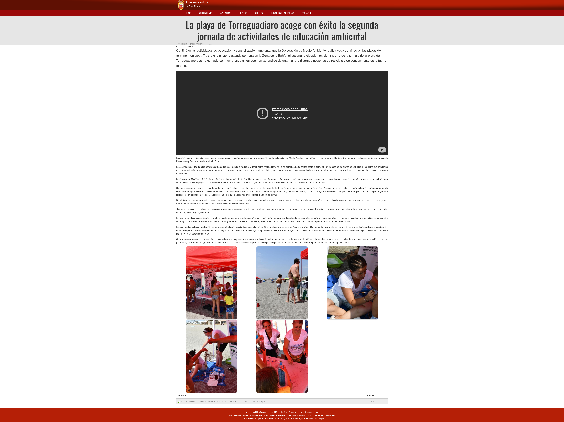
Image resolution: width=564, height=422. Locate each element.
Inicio (188, 13)
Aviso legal (251, 412)
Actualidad (225, 13)
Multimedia (182, 43)
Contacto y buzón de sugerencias (303, 412)
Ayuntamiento (205, 13)
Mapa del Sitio (281, 412)
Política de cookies (265, 412)
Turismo (243, 13)
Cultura (259, 13)
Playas (209, 43)
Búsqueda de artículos (282, 13)
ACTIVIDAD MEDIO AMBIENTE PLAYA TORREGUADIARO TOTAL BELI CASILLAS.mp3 (223, 401)
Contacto (306, 13)
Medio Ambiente (196, 43)
